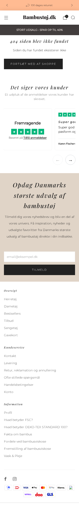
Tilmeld (39, 269)
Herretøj (10, 299)
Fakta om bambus (18, 434)
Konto (8, 392)
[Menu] (6, 18)
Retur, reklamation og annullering (30, 370)
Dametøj (11, 306)
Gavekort (11, 335)
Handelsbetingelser (19, 385)
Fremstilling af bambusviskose (27, 449)
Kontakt (10, 356)
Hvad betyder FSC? (18, 420)
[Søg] (73, 17)
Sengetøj (11, 328)
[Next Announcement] (72, 5)
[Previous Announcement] (7, 5)
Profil (8, 413)
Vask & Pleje (13, 456)
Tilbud (8, 321)
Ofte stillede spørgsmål (22, 377)
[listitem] (39, 5)
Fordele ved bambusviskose (25, 441)
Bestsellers (12, 313)
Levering (10, 363)
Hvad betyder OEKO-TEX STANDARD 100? (36, 427)
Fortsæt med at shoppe (33, 63)
